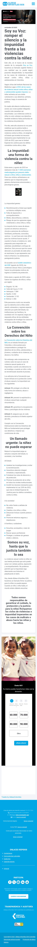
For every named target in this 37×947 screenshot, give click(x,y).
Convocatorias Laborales (12, 856)
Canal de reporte (9, 861)
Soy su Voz (27, 65)
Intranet (6, 868)
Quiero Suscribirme (18, 896)
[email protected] (21, 817)
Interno (6, 942)
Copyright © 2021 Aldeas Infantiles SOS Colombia (19, 937)
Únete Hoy (7, 859)
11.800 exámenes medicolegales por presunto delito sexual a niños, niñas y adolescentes (18, 172)
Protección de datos (29, 939)
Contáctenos (8, 853)
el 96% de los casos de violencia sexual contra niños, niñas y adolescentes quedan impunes (18, 89)
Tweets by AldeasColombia (11, 797)
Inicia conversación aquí (22, 815)
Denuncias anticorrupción (12, 939)
